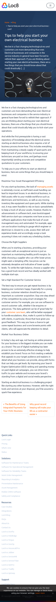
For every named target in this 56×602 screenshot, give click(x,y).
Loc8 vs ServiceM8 (9, 557)
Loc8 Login (6, 440)
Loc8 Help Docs (8, 584)
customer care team (15, 312)
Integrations (7, 511)
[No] (52, 593)
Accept (28, 597)
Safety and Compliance (11, 496)
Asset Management (9, 488)
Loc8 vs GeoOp (8, 544)
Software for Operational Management (17, 467)
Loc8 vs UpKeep (8, 573)
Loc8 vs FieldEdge (9, 536)
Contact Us (6, 528)
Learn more (40, 593)
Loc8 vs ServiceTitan (10, 561)
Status (4, 452)
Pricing (4, 444)
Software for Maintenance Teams (15, 463)
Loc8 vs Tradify (8, 569)
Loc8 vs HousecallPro (11, 548)
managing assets (45, 186)
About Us (5, 523)
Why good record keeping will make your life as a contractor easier (40, 409)
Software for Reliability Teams (14, 471)
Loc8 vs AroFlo (8, 532)
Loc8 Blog (6, 515)
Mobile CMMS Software (11, 492)
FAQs (4, 519)
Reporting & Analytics (11, 479)
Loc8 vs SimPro (8, 565)
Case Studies (7, 507)
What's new (6, 448)
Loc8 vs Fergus (8, 540)
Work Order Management (12, 475)
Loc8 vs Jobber (8, 552)
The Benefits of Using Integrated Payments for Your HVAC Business (14, 407)
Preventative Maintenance (12, 484)
